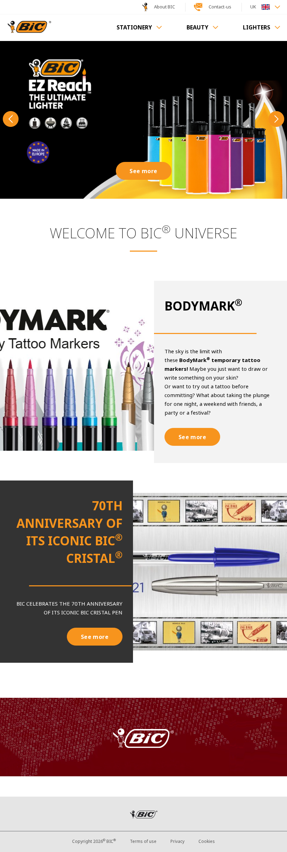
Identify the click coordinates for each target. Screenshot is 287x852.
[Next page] (276, 120)
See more (144, 171)
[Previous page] (10, 120)
